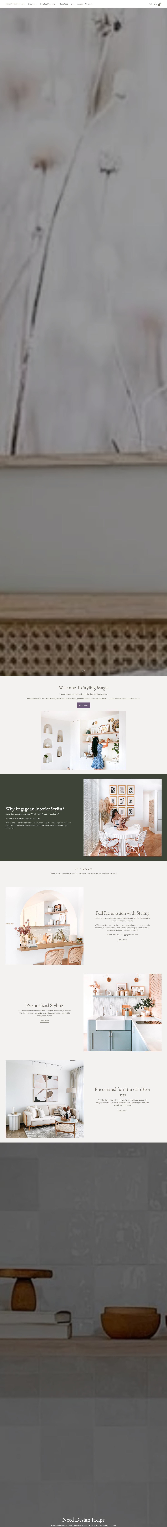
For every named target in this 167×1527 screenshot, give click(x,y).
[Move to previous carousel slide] (78, 1521)
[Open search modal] (150, 4)
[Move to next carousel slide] (88, 1521)
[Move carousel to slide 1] (82, 1522)
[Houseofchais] (15, 4)
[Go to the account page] (155, 4)
